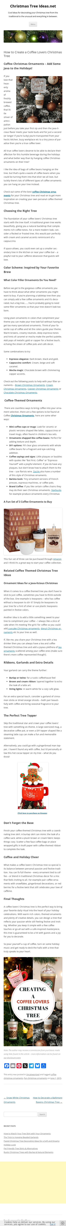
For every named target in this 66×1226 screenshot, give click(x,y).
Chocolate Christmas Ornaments (20, 392)
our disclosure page (12, 1057)
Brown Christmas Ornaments (30, 385)
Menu (33, 24)
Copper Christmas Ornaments (43, 388)
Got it (52, 1224)
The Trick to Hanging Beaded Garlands (21, 1137)
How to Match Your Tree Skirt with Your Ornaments (27, 1133)
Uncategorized (32, 1074)
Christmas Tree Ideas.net (33, 6)
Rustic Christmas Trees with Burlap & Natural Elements (28, 1152)
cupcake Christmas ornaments (24, 628)
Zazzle (36, 471)
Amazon (57, 559)
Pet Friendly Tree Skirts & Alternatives (21, 1148)
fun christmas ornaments (35, 1078)
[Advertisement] (33, 1182)
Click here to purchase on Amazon (32, 813)
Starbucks (56, 490)
